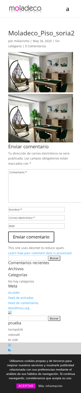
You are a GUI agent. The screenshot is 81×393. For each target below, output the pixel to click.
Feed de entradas (20, 298)
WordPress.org (18, 308)
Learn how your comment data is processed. (40, 253)
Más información (50, 386)
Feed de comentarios (23, 303)
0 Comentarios (35, 46)
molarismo (21, 41)
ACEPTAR (26, 386)
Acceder (14, 292)
